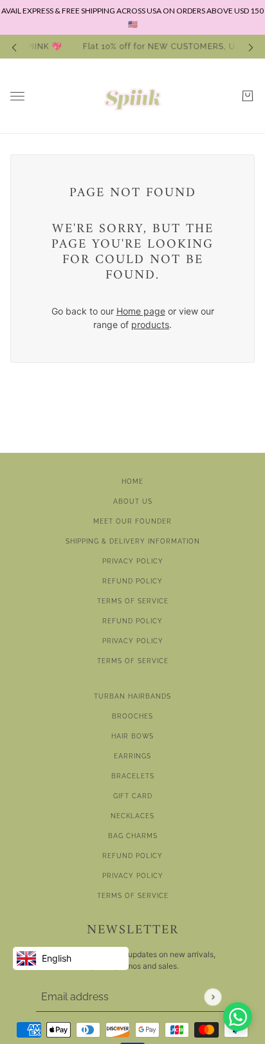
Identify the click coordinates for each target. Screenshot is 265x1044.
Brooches (132, 716)
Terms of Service (133, 601)
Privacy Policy (132, 561)
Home (132, 481)
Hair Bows (132, 736)
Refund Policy (132, 581)
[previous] (14, 47)
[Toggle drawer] (17, 96)
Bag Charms (133, 835)
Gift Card (132, 796)
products (150, 324)
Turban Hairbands (132, 696)
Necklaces (132, 816)
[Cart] (248, 96)
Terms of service (133, 660)
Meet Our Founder (132, 521)
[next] (251, 47)
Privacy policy (132, 641)
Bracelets (132, 776)
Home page (140, 311)
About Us (132, 501)
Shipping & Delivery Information (133, 541)
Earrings (132, 756)
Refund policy (132, 621)
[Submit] (212, 996)
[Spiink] (132, 96)
